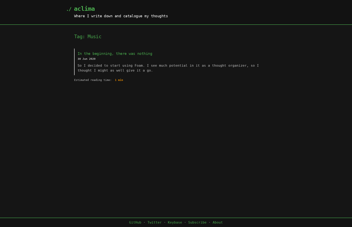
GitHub (135, 222)
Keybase (175, 222)
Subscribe (197, 222)
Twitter (154, 222)
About (218, 222)
